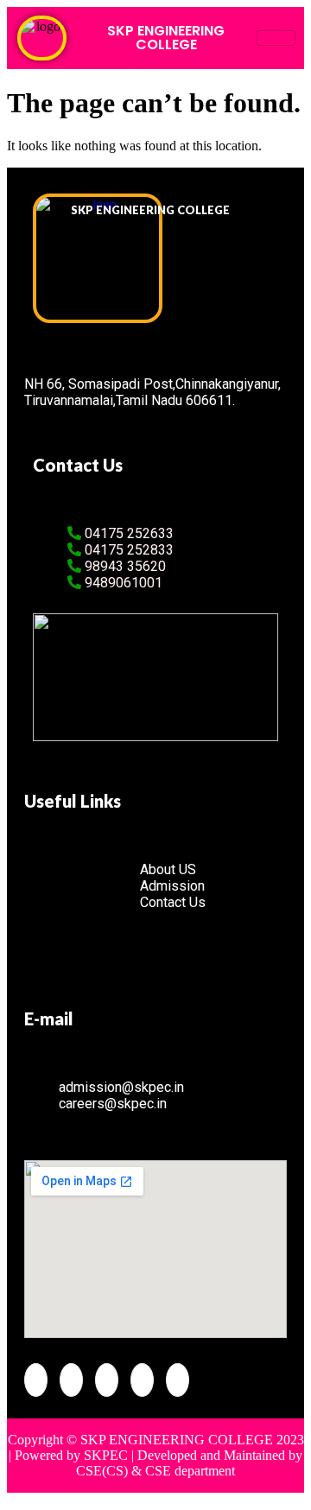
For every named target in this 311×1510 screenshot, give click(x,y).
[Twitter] (71, 1380)
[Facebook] (36, 1380)
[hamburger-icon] (276, 38)
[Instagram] (177, 1380)
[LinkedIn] (106, 1380)
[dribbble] (142, 1380)
